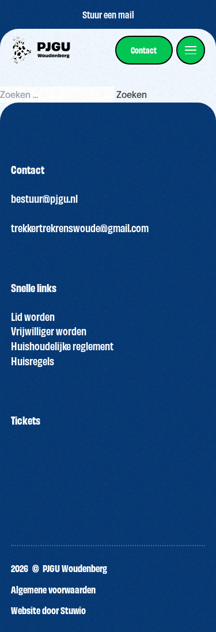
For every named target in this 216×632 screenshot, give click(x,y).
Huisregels (32, 361)
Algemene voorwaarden (53, 589)
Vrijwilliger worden (48, 331)
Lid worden (33, 316)
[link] (144, 50)
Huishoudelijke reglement (62, 346)
